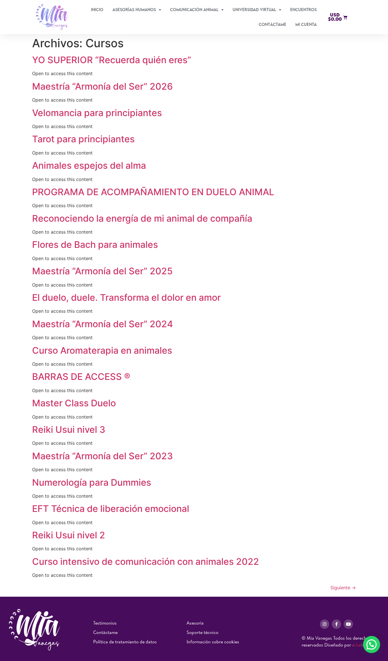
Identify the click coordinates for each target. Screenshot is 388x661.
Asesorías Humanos (134, 9)
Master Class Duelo (75, 403)
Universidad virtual (254, 9)
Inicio (97, 9)
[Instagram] (324, 624)
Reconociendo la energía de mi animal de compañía (142, 218)
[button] (371, 644)
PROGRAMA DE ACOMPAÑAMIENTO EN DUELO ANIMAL (153, 191)
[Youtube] (348, 624)
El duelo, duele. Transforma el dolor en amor (126, 297)
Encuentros (303, 9)
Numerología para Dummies (91, 482)
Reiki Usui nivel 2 (68, 535)
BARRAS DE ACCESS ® (81, 376)
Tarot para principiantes (83, 139)
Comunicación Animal (194, 9)
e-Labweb (361, 645)
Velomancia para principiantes (97, 112)
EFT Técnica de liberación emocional (110, 508)
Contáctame (272, 24)
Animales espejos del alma (89, 165)
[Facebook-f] (336, 624)
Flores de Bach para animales (95, 244)
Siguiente (343, 587)
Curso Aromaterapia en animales (102, 350)
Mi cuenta (306, 24)
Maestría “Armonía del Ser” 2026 (102, 86)
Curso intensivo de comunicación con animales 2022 (145, 561)
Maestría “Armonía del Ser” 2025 (102, 271)
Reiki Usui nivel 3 (68, 429)
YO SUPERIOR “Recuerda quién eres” (111, 59)
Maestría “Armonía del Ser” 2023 (102, 456)
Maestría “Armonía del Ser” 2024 (102, 324)
